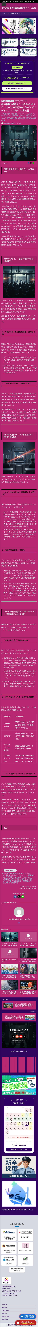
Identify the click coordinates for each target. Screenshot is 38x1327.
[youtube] (20, 1036)
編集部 (29, 117)
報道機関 (14, 117)
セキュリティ (22, 114)
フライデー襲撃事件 (13, 115)
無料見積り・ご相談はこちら (19, 1149)
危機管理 (14, 114)
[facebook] (28, 163)
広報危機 (15, 883)
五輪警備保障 (6, 114)
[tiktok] (13, 1036)
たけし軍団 (6, 118)
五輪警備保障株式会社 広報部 (12, 123)
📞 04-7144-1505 (19, 1145)
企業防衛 (30, 114)
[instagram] (17, 1036)
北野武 (34, 117)
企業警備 (31, 118)
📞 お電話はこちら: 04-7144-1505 (17, 78)
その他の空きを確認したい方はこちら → (17, 88)
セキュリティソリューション (23, 877)
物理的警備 (14, 118)
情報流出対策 (23, 118)
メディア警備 (24, 115)
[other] (19, 922)
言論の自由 (16, 875)
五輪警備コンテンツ (7, 101)
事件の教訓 (22, 117)
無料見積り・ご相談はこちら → (17, 83)
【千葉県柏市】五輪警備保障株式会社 (19, 8)
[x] (31, 163)
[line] (33, 163)
